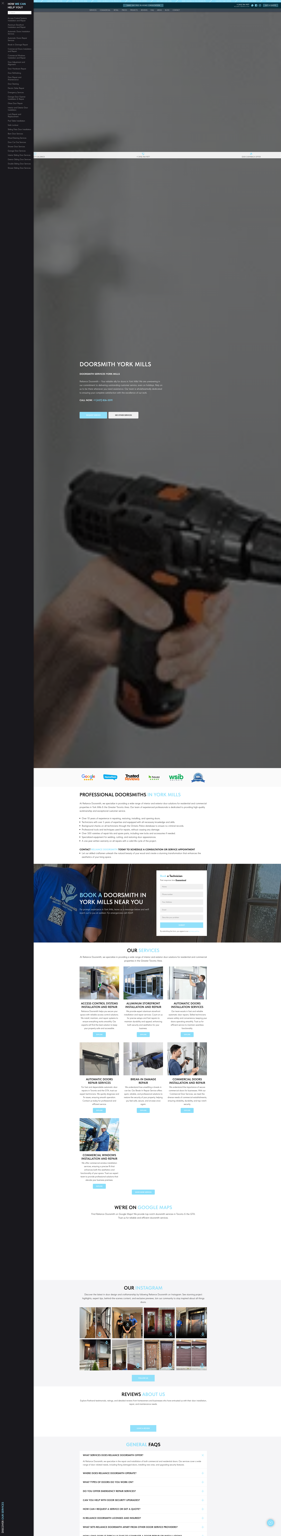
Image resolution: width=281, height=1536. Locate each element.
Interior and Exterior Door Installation (18, 108)
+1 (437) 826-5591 (103, 400)
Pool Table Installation (16, 121)
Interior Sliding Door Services (19, 155)
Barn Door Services (15, 133)
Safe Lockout (13, 125)
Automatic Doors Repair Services (17, 39)
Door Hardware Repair (17, 68)
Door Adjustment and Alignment (16, 63)
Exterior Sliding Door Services (19, 159)
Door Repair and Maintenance (14, 78)
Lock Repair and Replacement (14, 115)
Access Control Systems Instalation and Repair (17, 19)
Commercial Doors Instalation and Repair (19, 50)
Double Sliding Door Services (19, 163)
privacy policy (194, 931)
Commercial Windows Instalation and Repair (17, 56)
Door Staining (13, 84)
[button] (143, 5)
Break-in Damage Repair (18, 44)
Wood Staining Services (17, 138)
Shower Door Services (16, 146)
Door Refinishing (14, 73)
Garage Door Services (17, 151)
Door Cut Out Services (17, 142)
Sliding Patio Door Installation (19, 129)
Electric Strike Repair (16, 88)
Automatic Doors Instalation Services (19, 32)
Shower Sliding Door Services (19, 168)
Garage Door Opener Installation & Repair (16, 98)
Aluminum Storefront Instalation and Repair (17, 26)
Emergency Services (16, 92)
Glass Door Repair (15, 103)
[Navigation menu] (2, 3)
